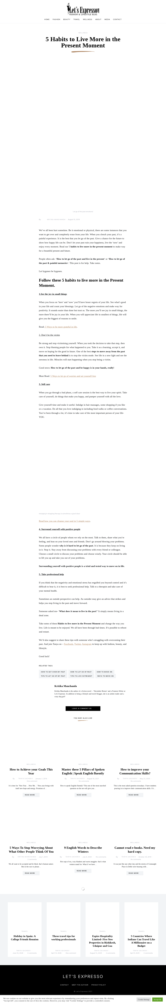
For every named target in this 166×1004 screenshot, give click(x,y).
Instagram (87, 644)
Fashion (56, 19)
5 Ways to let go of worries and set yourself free (73, 376)
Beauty (66, 19)
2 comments (32, 859)
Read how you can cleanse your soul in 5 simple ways (64, 521)
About (98, 19)
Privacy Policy (98, 985)
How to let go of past (81, 672)
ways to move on (105, 676)
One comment (32, 781)
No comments (84, 781)
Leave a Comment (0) (82, 708)
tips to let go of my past (53, 676)
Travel (76, 19)
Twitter (77, 644)
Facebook (68, 644)
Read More (30, 795)
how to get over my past (53, 672)
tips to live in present (81, 676)
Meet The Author (80, 985)
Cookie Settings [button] (143, 1000)
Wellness (87, 19)
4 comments (32, 953)
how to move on (104, 672)
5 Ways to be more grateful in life (60, 327)
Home (47, 19)
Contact (117, 19)
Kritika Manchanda (56, 219)
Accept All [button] (157, 1000)
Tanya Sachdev (25, 778)
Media (107, 19)
